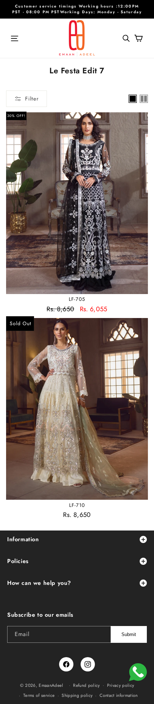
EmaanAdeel (51, 685)
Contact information (119, 695)
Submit (128, 634)
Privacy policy (120, 685)
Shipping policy (77, 695)
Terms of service (39, 695)
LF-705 (77, 299)
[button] (14, 38)
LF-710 (77, 505)
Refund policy (86, 685)
